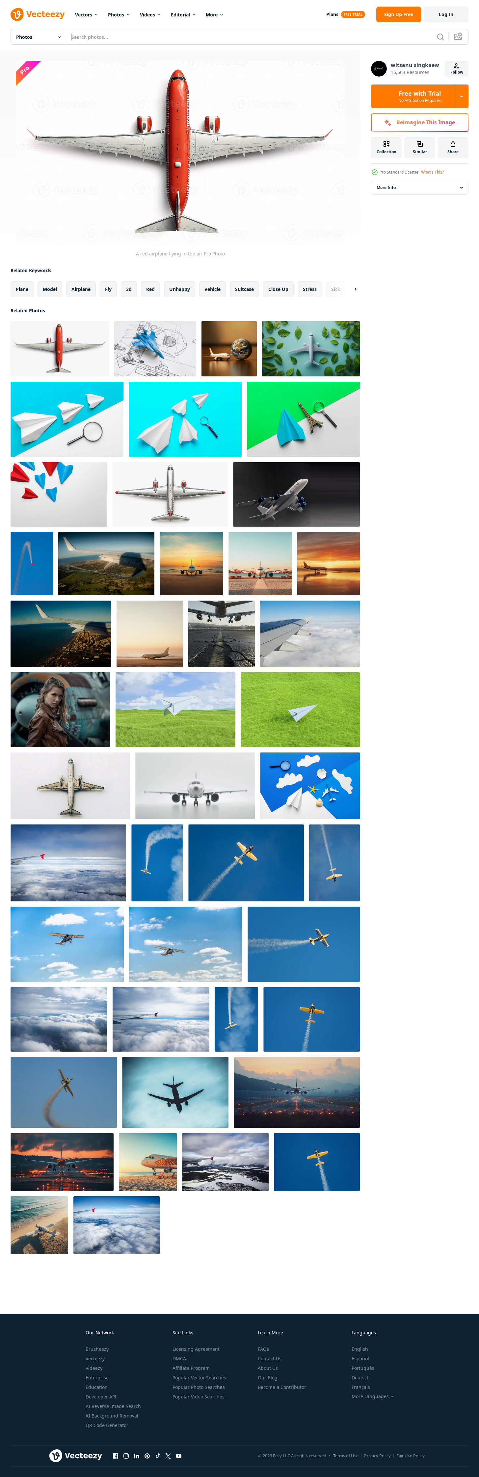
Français (361, 1387)
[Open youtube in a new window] (178, 1455)
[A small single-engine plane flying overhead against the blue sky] (67, 944)
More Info (386, 187)
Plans (332, 14)
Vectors (83, 15)
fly (108, 289)
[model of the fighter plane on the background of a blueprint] (155, 348)
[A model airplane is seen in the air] (70, 785)
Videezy (94, 1368)
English (360, 1349)
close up (278, 289)
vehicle (212, 289)
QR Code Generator (107, 1425)
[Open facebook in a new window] (115, 1455)
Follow (456, 72)
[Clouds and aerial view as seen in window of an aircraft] (59, 1019)
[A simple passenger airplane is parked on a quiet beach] (191, 563)
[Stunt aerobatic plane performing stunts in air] (32, 563)
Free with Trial (419, 96)
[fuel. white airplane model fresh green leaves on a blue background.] (311, 348)
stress (310, 289)
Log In (446, 14)
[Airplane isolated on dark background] (296, 494)
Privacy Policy (377, 1456)
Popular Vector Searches (199, 1377)
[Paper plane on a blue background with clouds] (310, 785)
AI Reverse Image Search (113, 1406)
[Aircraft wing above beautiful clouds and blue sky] (68, 862)
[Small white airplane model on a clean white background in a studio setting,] (195, 785)
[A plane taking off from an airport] (297, 1092)
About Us (268, 1368)
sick (335, 289)
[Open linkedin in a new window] (136, 1455)
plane (22, 289)
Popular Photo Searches (199, 1387)
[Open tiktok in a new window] (157, 1455)
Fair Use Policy (410, 1456)
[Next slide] (349, 289)
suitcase (244, 289)
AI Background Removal (112, 1416)
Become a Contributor (282, 1387)
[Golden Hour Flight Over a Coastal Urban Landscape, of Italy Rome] (106, 563)
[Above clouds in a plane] (310, 634)
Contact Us (269, 1358)
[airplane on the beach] (148, 1162)
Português (363, 1368)
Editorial (180, 15)
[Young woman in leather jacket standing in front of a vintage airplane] (60, 709)
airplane (81, 289)
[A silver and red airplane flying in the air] (170, 494)
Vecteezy (95, 1358)
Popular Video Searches (199, 1397)
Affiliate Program (191, 1368)
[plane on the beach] (39, 1225)
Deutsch (361, 1377)
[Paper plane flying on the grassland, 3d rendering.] (175, 709)
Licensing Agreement (196, 1349)
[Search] (440, 37)
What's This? (432, 172)
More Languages (370, 1396)
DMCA (179, 1358)
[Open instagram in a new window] (126, 1455)
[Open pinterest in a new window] (147, 1455)
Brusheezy (97, 1349)
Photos (116, 15)
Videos (147, 15)
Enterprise (97, 1377)
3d (129, 289)
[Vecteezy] (38, 14)
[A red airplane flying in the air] (60, 348)
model (50, 289)
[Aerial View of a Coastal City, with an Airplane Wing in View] (61, 634)
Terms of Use (346, 1456)
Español (360, 1358)
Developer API (101, 1397)
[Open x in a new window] (168, 1455)
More (212, 15)
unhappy (179, 289)
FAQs (263, 1349)
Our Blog (268, 1377)
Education (97, 1387)
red (150, 289)
